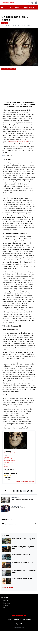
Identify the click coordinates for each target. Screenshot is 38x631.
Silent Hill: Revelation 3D (8, 69)
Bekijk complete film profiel (25, 481)
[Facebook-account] (21, 624)
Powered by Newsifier (19, 627)
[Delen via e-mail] (31, 491)
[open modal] (36, 2)
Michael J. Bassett (9, 453)
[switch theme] (32, 2)
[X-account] (17, 624)
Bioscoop (5, 23)
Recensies (28, 7)
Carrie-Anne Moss (9, 459)
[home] (2, 7)
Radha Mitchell (8, 462)
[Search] (29, 3)
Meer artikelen (7, 587)
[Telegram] (24, 491)
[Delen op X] (21, 491)
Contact (10, 619)
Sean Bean (7, 457)
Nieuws (17, 7)
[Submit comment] (35, 524)
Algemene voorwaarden (22, 619)
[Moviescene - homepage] (7, 2)
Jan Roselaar (9, 25)
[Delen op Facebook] (17, 491)
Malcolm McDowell (9, 460)
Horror (6, 466)
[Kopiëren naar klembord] (28, 491)
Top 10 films (9, 7)
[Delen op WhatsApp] (13, 491)
